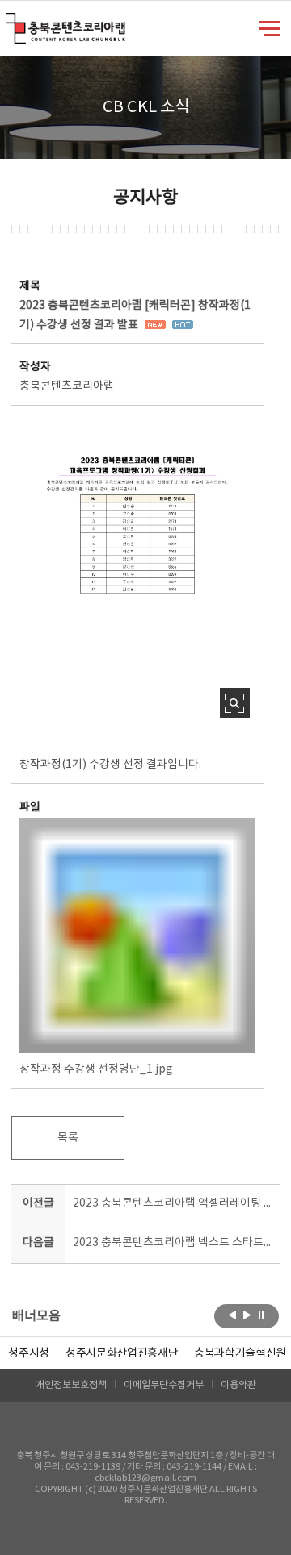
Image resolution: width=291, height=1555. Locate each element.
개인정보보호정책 (71, 1385)
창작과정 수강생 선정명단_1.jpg (96, 1069)
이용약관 (238, 1385)
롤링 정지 (261, 1315)
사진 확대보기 (235, 703)
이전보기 (232, 1315)
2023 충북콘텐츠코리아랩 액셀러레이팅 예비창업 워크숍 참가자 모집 (173, 1203)
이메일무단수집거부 (164, 1385)
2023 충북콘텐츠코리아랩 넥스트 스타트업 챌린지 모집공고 (173, 1242)
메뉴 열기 (269, 27)
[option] (28, 1353)
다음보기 (247, 1315)
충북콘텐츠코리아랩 (9, 22)
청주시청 (28, 1353)
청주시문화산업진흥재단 (121, 1353)
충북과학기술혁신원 (240, 1353)
